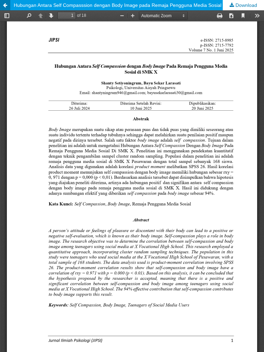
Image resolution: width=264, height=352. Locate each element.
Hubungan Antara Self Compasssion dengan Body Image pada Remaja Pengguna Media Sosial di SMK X (128, 5)
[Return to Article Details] (5, 5)
